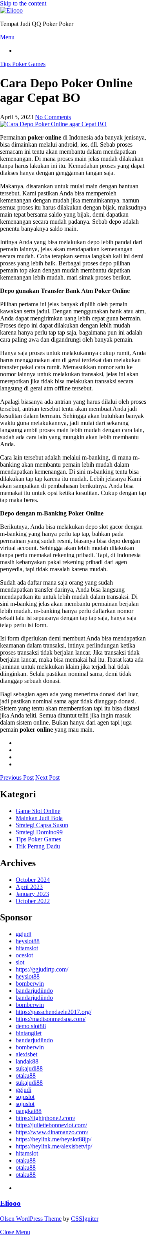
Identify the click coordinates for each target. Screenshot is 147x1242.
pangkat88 (29, 1111)
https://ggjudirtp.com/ (42, 969)
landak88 (27, 1061)
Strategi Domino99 (39, 832)
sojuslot (25, 1096)
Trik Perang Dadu (38, 846)
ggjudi (23, 934)
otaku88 (26, 1075)
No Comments (53, 117)
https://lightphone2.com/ (45, 1118)
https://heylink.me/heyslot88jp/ (53, 1139)
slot (20, 962)
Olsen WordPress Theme (31, 1218)
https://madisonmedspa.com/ (50, 1019)
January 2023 (32, 894)
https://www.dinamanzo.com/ (52, 1132)
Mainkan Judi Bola (39, 818)
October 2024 (33, 879)
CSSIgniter (84, 1218)
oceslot (24, 955)
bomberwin (30, 983)
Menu (7, 37)
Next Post (47, 777)
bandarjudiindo (34, 990)
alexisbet (26, 1054)
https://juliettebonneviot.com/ (51, 1125)
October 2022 (33, 901)
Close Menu (15, 1232)
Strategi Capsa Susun (42, 825)
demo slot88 (31, 1026)
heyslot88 (28, 941)
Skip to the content (23, 3)
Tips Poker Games (22, 64)
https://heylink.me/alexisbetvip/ (54, 1146)
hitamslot (27, 948)
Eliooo (10, 1203)
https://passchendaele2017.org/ (53, 1011)
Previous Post (17, 777)
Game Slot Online (38, 811)
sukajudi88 (29, 1068)
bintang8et (29, 1033)
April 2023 (29, 886)
